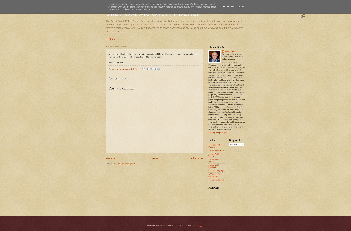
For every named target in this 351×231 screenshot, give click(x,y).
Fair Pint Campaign (216, 171)
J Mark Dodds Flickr (216, 150)
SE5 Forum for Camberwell (214, 175)
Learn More (229, 7)
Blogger (200, 226)
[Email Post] (143, 69)
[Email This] (148, 69)
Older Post (197, 158)
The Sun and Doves (216, 180)
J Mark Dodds (231, 52)
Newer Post (112, 158)
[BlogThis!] (151, 69)
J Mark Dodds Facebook (214, 166)
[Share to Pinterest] (158, 69)
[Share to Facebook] (156, 69)
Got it (241, 7)
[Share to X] (153, 69)
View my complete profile (218, 133)
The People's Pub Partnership (215, 146)
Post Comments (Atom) (126, 164)
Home (112, 39)
